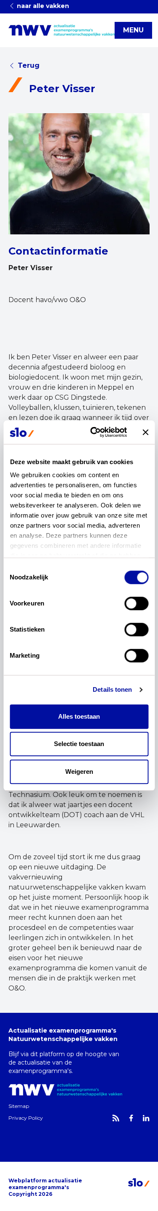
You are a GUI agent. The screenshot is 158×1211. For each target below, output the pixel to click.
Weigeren (79, 771)
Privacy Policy (25, 1118)
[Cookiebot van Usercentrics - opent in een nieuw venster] (94, 432)
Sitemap (18, 1106)
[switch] (136, 603)
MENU (133, 30)
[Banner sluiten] (145, 432)
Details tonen (112, 689)
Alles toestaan (79, 716)
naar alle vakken (42, 6)
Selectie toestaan (79, 743)
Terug (29, 65)
